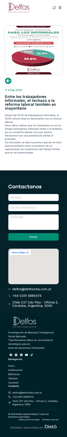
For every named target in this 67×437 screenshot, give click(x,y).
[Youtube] (26, 354)
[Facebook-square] (10, 354)
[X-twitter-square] (21, 354)
